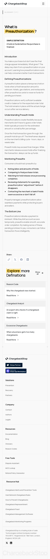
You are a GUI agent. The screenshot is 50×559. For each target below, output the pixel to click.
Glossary (9, 12)
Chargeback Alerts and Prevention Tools (21, 490)
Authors (8, 415)
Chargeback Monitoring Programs (18, 521)
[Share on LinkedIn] (27, 259)
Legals (8, 419)
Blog (7, 439)
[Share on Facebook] (21, 259)
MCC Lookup (10, 468)
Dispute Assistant (12, 463)
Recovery (9, 390)
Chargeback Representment (16, 504)
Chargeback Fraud (12, 509)
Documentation (11, 434)
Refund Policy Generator (15, 473)
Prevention (9, 385)
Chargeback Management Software (19, 514)
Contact (8, 410)
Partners (8, 395)
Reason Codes (11, 449)
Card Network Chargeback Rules (17, 495)
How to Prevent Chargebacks (16, 500)
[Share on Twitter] (15, 259)
